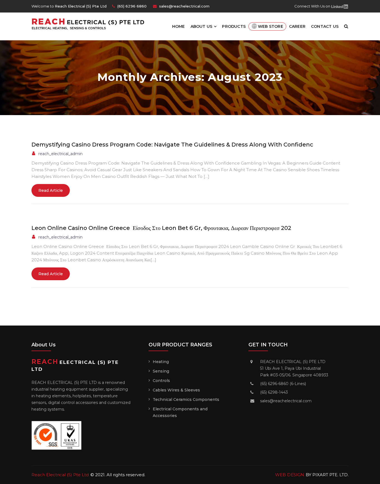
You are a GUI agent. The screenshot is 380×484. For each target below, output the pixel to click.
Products (234, 26)
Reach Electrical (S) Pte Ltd (60, 474)
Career (297, 26)
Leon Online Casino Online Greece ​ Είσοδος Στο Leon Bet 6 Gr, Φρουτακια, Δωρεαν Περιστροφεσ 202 (161, 228)
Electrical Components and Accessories (180, 412)
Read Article (50, 190)
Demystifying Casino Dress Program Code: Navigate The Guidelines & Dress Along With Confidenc (172, 144)
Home (178, 26)
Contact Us (325, 26)
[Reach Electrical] (90, 23)
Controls (161, 380)
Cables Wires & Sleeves (176, 390)
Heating (161, 361)
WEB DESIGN (289, 474)
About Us (202, 26)
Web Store (270, 26)
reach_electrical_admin (60, 153)
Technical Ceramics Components (186, 399)
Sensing (161, 371)
